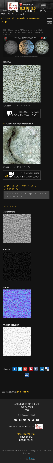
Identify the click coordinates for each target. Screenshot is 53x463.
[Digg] (27, 375)
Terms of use (26, 437)
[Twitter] (20, 369)
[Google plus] (25, 369)
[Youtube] (37, 420)
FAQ (27, 410)
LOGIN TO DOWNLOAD (24, 115)
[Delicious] (47, 369)
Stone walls (19, 14)
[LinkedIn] (42, 369)
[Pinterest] (31, 369)
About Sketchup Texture (27, 404)
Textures (6, 11)
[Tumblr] (36, 369)
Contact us (27, 407)
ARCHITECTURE (24, 11)
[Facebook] (15, 369)
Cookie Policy (26, 440)
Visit (21, 426)
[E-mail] (15, 420)
